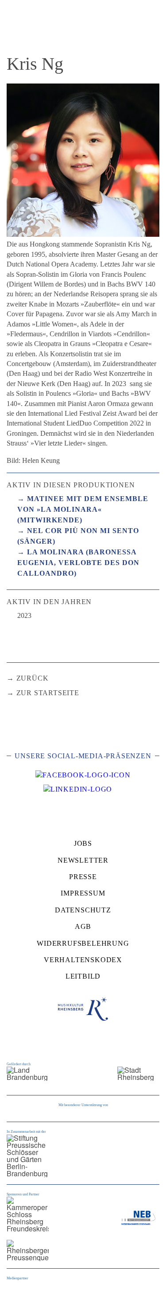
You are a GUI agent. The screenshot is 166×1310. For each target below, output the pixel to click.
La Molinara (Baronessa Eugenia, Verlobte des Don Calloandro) (78, 562)
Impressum (83, 893)
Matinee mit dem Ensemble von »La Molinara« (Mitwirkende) (82, 509)
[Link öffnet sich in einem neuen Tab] (83, 775)
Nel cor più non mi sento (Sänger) (78, 536)
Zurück (32, 678)
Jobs (83, 843)
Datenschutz (83, 910)
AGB (83, 926)
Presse (83, 876)
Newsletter (83, 860)
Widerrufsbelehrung (83, 943)
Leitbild (83, 976)
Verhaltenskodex (83, 960)
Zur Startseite (47, 693)
